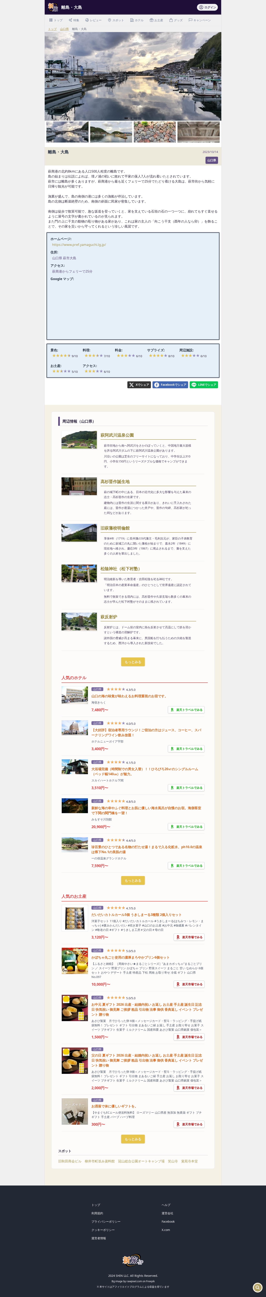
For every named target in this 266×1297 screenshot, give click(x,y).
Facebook (168, 1221)
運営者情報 (98, 1238)
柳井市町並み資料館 (100, 1161)
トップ (52, 29)
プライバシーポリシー (106, 1221)
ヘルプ (166, 1205)
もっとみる (133, 662)
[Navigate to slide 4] (140, 118)
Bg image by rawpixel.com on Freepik (133, 1281)
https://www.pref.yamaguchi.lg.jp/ (79, 244)
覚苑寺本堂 (189, 1161)
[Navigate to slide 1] (126, 118)
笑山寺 (173, 1161)
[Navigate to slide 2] (130, 118)
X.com (166, 1230)
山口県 (64, 29)
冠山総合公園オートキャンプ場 (141, 1161)
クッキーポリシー (103, 1230)
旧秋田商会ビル (69, 1161)
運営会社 (167, 1213)
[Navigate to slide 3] (135, 118)
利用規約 (97, 1213)
